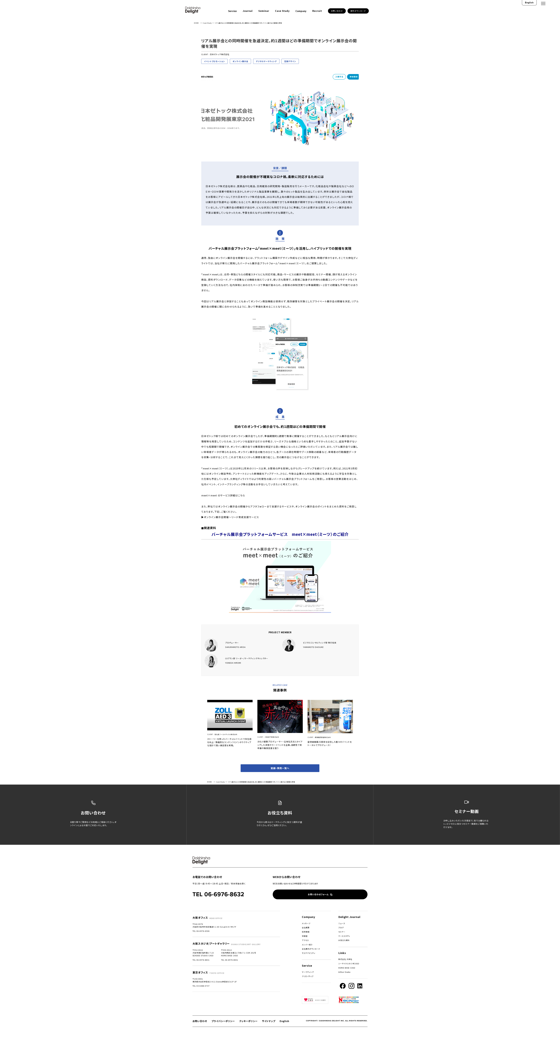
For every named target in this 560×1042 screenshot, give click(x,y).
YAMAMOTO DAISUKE (313, 647)
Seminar (263, 11)
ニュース (341, 923)
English (529, 2)
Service (232, 11)
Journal (248, 11)
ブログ (341, 927)
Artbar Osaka (344, 972)
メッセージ (306, 923)
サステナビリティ (308, 953)
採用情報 (305, 931)
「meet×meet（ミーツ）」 (292, 263)
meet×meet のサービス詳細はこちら (223, 495)
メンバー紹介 (307, 944)
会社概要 (305, 927)
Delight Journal (349, 917)
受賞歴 (305, 936)
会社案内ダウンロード (311, 949)
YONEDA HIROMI (233, 662)
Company (301, 11)
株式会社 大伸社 (345, 959)
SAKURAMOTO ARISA (235, 647)
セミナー (341, 931)
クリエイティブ (308, 976)
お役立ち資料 (344, 940)
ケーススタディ (344, 936)
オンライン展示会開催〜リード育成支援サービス (231, 517)
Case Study (282, 11)
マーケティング (308, 972)
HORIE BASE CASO (346, 967)
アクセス (305, 940)
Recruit (317, 11)
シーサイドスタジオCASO (348, 963)
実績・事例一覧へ (280, 768)
